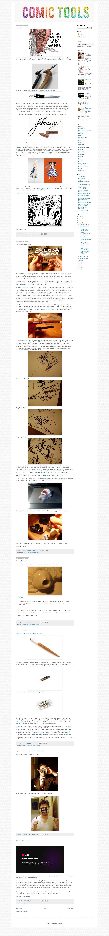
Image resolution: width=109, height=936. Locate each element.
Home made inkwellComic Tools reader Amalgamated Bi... (85, 238)
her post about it (34, 511)
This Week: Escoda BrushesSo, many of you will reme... (85, 233)
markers (80, 154)
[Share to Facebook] (45, 234)
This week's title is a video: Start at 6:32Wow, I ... (84, 253)
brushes (21, 552)
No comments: (35, 834)
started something (46, 478)
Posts (80, 34)
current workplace (22, 287)
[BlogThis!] (42, 234)
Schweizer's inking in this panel (30, 193)
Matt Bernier (31, 235)
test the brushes (45, 474)
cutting (79, 145)
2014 (80, 216)
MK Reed (80, 133)
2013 (80, 218)
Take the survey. (82, 176)
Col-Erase (80, 128)
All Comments (82, 36)
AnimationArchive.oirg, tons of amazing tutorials (84, 205)
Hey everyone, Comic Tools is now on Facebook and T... (85, 248)
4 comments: (35, 622)
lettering (80, 152)
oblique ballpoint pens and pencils (47, 90)
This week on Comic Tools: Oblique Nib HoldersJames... (84, 229)
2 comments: (35, 233)
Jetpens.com (19, 726)
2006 (80, 269)
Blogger (61, 923)
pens (29, 745)
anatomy (80, 142)
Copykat (80, 180)
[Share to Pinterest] (46, 234)
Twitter (43, 751)
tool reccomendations (39, 235)
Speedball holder (20, 723)
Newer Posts (19, 908)
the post (34, 273)
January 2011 (83, 258)
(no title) (87, 53)
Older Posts (70, 908)
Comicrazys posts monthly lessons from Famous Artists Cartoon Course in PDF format (84, 199)
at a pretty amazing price (65, 734)
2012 (80, 220)
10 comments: (35, 900)
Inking (21, 235)
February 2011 (83, 256)
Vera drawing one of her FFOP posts (44, 188)
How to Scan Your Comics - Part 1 (88, 81)
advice (79, 140)
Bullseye (80, 126)
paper (79, 156)
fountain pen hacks (82, 147)
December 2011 (83, 224)
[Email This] (40, 234)
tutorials (80, 170)
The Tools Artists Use (83, 210)
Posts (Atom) (25, 911)
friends (79, 149)
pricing (79, 159)
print (79, 161)
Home (45, 908)
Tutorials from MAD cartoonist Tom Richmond (84, 188)
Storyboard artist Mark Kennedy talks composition (84, 191)
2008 (80, 265)
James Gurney (26, 235)
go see (60, 469)
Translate (88, 46)
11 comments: (35, 550)
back (21, 902)
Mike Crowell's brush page (84, 202)
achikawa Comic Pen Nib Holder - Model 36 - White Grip (30, 633)
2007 (80, 267)
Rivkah (80, 139)
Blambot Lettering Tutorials (84, 193)
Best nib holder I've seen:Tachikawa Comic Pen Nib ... (84, 244)
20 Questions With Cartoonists (82, 208)
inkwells (25, 552)
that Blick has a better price (45, 472)
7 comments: (34, 743)
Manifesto (80, 135)
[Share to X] (43, 234)
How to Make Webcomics (84, 130)
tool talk (80, 168)
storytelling (80, 165)
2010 (80, 261)
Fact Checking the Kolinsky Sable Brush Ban (88, 110)
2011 (80, 222)
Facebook (37, 751)
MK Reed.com (81, 178)
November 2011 (83, 226)
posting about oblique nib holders (50, 58)
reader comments (36, 552)
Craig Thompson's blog (83, 195)
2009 (80, 263)
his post (21, 597)
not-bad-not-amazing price (38, 734)
